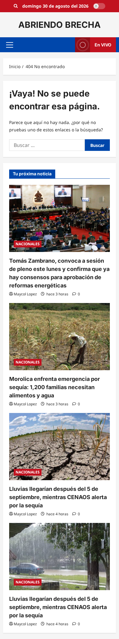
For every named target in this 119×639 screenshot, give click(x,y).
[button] (9, 44)
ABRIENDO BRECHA (59, 25)
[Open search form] (16, 6)
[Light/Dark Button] (99, 6)
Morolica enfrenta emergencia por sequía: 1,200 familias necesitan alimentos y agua (54, 387)
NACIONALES (28, 243)
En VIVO (103, 44)
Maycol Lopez (25, 294)
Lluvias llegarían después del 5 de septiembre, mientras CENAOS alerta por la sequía (58, 497)
